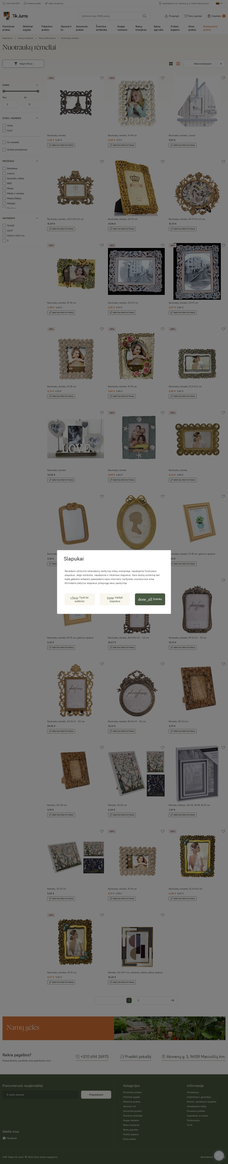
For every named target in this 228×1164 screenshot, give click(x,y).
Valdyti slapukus (115, 599)
